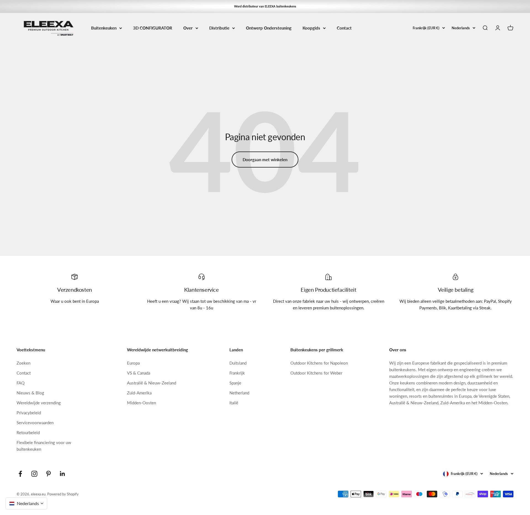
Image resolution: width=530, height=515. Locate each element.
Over (188, 27)
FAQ (21, 382)
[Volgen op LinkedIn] (62, 473)
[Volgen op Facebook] (20, 473)
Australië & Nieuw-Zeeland (151, 382)
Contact (344, 27)
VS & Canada (138, 372)
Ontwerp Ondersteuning (269, 27)
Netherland (239, 392)
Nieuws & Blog (30, 392)
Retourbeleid (28, 432)
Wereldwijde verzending (39, 402)
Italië (233, 402)
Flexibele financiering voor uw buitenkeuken (44, 446)
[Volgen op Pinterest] (48, 473)
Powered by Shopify (63, 494)
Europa (133, 362)
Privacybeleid (29, 412)
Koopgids (311, 27)
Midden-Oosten (141, 402)
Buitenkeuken (103, 27)
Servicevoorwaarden (35, 422)
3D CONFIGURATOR (152, 27)
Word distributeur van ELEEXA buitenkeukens (265, 6)
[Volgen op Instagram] (34, 473)
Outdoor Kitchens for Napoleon (319, 362)
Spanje (235, 382)
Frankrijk (237, 372)
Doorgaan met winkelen (265, 159)
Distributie (219, 27)
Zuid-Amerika (139, 392)
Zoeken (23, 362)
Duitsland (238, 362)
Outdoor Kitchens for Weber (316, 372)
